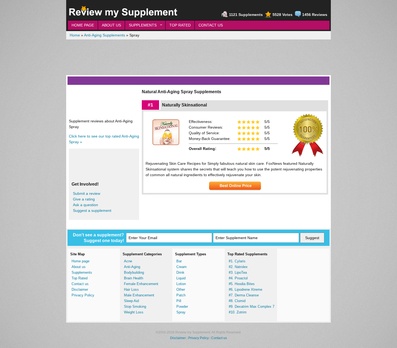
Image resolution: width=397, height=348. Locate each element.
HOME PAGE (83, 25)
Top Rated (80, 278)
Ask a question (85, 205)
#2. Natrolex (238, 267)
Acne (128, 261)
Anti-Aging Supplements (104, 35)
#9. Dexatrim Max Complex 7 (251, 306)
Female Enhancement (141, 284)
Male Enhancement (139, 295)
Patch (181, 295)
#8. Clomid (237, 301)
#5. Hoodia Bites (242, 284)
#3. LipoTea (238, 272)
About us (79, 267)
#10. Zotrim (238, 312)
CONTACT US (210, 25)
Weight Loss (133, 312)
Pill (178, 301)
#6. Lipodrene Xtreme (245, 289)
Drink (180, 272)
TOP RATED (180, 25)
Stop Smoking (135, 306)
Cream (181, 267)
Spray (181, 312)
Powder (182, 306)
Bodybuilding (134, 272)
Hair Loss (131, 289)
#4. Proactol (238, 278)
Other (180, 289)
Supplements (82, 272)
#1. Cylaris (237, 261)
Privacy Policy (83, 295)
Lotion (181, 284)
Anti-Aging (132, 267)
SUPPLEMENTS (141, 25)
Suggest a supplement (92, 210)
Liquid (181, 278)
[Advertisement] (198, 57)
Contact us (80, 284)
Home (75, 35)
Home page (80, 261)
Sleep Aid (131, 301)
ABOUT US (111, 25)
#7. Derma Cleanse (244, 295)
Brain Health (133, 278)
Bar (179, 261)
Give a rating (84, 199)
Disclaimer (80, 289)
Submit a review (86, 193)
